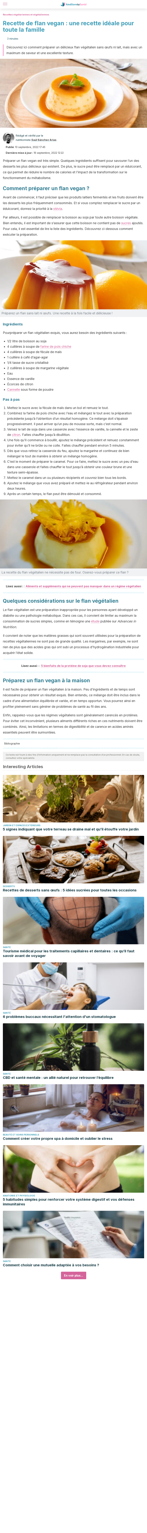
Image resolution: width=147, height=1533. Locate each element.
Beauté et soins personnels (21, 1134)
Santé (7, 947)
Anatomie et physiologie (19, 1195)
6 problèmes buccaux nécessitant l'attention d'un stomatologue (59, 1017)
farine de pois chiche (55, 346)
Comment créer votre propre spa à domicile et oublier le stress (58, 1138)
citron (16, 435)
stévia (57, 209)
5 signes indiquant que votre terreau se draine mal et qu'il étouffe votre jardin (71, 829)
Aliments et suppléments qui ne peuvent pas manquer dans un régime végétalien (83, 586)
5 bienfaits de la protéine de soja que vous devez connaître (83, 666)
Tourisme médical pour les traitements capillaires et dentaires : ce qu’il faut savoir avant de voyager (68, 953)
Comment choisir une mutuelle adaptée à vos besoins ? (51, 1265)
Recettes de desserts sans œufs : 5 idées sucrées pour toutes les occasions (70, 890)
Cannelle (13, 389)
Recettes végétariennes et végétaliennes (26, 14)
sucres (126, 223)
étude (95, 621)
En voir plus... (73, 1275)
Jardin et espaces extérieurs (21, 825)
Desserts (9, 886)
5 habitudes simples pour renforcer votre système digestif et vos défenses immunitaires (68, 1201)
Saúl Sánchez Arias (43, 139)
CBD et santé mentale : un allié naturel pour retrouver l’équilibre (58, 1077)
